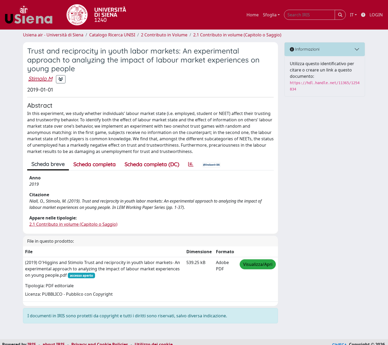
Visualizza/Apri (257, 264)
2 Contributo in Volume (164, 35)
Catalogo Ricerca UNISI (112, 35)
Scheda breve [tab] (48, 164)
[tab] (191, 164)
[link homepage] (30, 14)
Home (253, 15)
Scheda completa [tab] (94, 164)
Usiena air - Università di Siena (53, 35)
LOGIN (376, 15)
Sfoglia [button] (270, 15)
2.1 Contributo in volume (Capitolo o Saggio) (237, 35)
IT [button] (352, 15)
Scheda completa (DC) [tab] (152, 164)
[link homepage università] (96, 14)
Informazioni (306, 49)
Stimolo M (40, 78)
